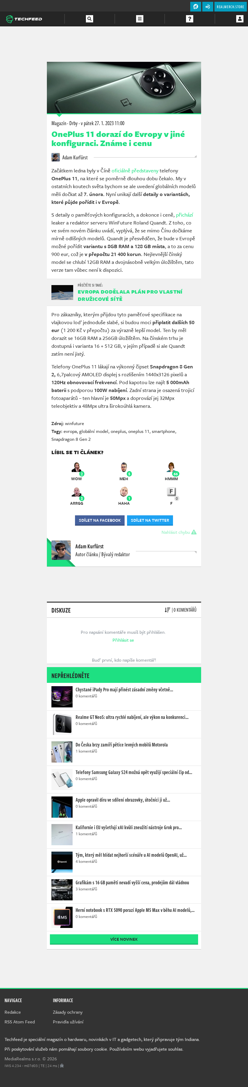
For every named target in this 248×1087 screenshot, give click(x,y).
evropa (70, 431)
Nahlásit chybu (176, 532)
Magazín (58, 123)
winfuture (74, 423)
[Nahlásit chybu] (62, 1065)
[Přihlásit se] (239, 19)
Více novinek (124, 939)
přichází (184, 214)
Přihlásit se (123, 640)
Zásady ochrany (68, 1012)
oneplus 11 (138, 431)
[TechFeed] (24, 18)
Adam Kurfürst (74, 157)
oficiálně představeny (135, 170)
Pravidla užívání (68, 1021)
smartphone (163, 431)
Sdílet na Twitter (150, 520)
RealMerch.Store (230, 6)
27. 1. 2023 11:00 (102, 123)
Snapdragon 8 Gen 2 (71, 439)
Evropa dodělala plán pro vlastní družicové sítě (130, 295)
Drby (73, 123)
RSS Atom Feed (20, 1021)
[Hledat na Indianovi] (89, 19)
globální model (93, 431)
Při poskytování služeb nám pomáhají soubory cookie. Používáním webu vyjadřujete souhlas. (94, 1048)
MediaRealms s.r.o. (23, 1058)
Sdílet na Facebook (100, 520)
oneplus (118, 431)
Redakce (13, 1012)
